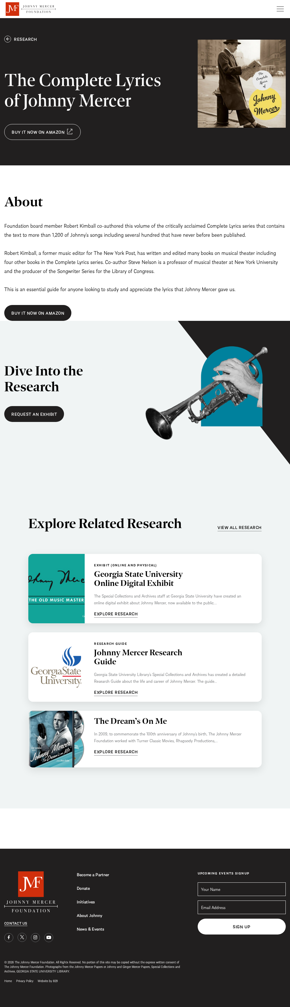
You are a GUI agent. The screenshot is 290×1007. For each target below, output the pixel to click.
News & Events (90, 928)
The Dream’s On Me (130, 721)
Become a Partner (93, 874)
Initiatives (86, 901)
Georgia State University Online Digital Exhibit (138, 578)
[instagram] (35, 937)
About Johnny (89, 915)
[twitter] (22, 937)
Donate (83, 887)
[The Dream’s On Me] (56, 739)
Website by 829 (48, 980)
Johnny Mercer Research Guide (138, 657)
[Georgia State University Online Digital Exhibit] (56, 588)
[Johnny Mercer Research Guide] (56, 667)
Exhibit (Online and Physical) (125, 564)
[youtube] (48, 937)
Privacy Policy (24, 980)
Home (8, 980)
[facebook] (8, 937)
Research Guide (110, 643)
